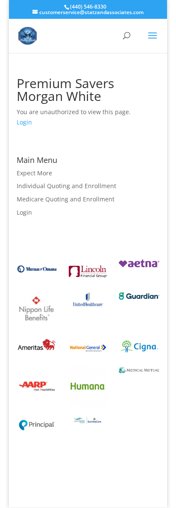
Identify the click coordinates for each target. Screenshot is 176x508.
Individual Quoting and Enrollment (66, 186)
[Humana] (88, 404)
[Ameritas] (37, 355)
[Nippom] (37, 327)
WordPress (88, 496)
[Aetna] (139, 265)
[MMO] (139, 371)
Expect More (34, 173)
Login (24, 122)
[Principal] (37, 432)
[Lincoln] (88, 281)
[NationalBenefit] (88, 358)
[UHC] (88, 308)
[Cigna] (139, 356)
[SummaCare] (88, 426)
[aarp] (37, 404)
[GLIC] (139, 300)
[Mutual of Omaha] (37, 276)
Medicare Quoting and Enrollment (65, 199)
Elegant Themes (86, 485)
